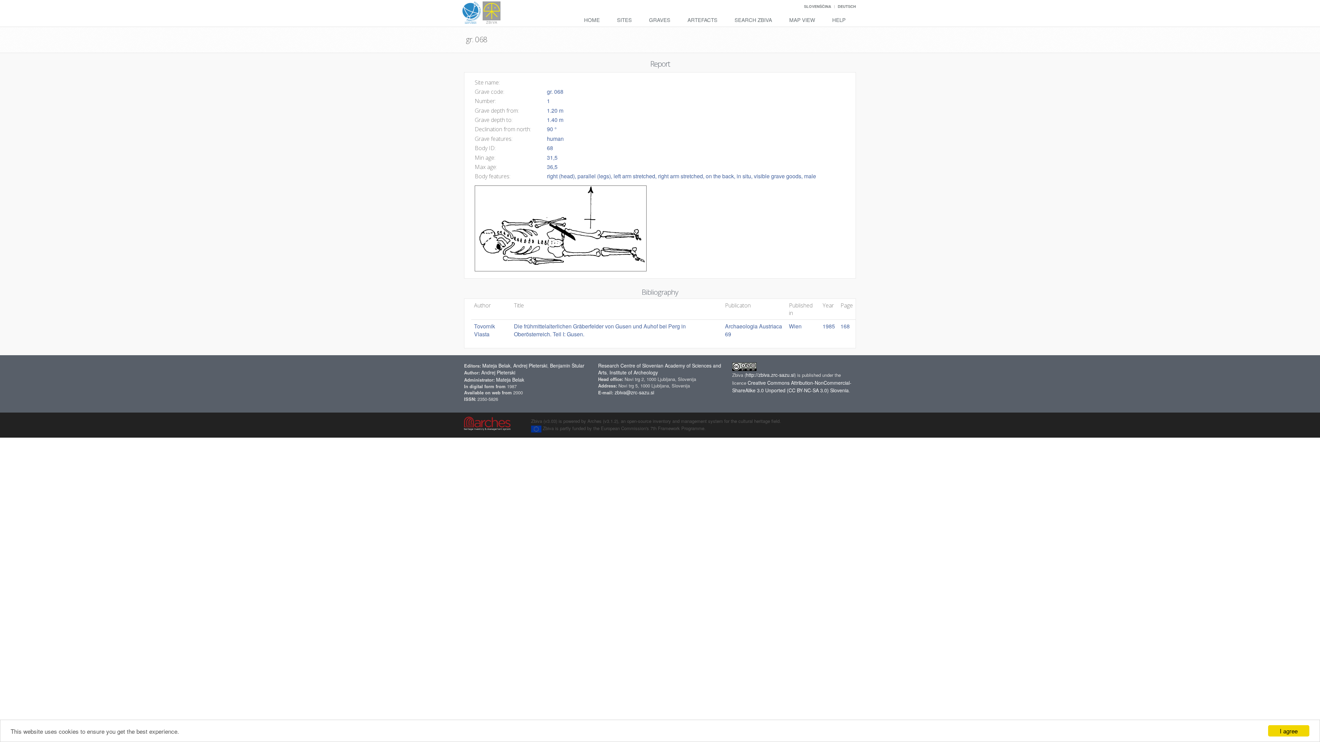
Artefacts (702, 19)
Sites (624, 19)
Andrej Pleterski (530, 365)
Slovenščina (817, 6)
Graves (659, 19)
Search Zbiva (753, 19)
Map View (802, 19)
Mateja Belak (496, 365)
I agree (1289, 731)
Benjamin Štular (567, 365)
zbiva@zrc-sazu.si (634, 392)
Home (592, 19)
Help (839, 19)
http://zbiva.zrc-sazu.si (770, 374)
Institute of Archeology (633, 372)
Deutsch (847, 6)
